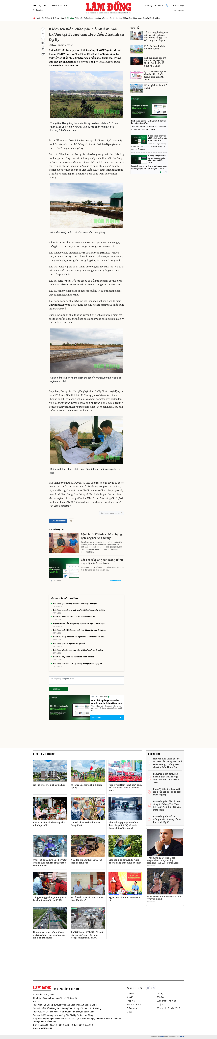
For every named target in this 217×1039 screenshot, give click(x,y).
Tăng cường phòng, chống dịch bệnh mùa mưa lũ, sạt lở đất (49, 898)
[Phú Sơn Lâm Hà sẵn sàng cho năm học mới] (50, 808)
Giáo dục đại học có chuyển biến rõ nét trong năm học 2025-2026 (155, 75)
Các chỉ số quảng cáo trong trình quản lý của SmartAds (102, 561)
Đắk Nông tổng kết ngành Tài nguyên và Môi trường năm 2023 (79, 636)
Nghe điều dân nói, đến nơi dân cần (124, 898)
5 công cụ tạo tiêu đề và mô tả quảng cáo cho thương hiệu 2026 (157, 159)
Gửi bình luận (58, 689)
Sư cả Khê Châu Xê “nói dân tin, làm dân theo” (87, 898)
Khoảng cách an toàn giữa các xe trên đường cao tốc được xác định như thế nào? (49, 935)
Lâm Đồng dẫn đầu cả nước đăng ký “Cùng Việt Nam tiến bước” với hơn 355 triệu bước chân (167, 805)
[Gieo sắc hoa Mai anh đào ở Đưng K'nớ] (88, 808)
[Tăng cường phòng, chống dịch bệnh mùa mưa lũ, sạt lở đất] (50, 883)
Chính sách (127, 18)
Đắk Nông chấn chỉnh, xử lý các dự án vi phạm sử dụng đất (77, 663)
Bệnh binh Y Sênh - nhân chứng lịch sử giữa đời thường (101, 536)
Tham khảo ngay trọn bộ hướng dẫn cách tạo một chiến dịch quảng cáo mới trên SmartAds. (148, 146)
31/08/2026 (59, 5)
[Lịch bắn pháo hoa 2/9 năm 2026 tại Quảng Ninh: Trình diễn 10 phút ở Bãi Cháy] (136, 61)
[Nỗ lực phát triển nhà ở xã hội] (136, 88)
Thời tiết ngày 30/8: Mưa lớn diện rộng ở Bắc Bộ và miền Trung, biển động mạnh (123, 825)
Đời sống (70, 18)
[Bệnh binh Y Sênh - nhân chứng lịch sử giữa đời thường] (64, 543)
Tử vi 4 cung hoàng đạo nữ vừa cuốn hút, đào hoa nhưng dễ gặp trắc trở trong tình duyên (156, 36)
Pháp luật (79, 18)
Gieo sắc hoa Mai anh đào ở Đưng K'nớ (85, 823)
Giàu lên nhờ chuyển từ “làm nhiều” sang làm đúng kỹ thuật (124, 861)
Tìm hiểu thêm (115, 580)
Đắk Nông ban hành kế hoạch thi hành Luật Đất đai (74, 616)
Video (157, 18)
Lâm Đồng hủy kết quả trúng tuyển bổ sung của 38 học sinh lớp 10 (167, 819)
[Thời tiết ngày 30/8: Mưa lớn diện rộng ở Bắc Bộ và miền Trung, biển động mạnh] (125, 808)
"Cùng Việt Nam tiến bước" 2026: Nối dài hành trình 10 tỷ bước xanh (125, 788)
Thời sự (56, 18)
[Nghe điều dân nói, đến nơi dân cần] (125, 883)
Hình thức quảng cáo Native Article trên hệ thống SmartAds (106, 702)
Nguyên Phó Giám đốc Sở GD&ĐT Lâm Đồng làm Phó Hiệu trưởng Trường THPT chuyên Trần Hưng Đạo (167, 762)
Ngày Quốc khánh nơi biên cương (154, 47)
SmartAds (57, 580)
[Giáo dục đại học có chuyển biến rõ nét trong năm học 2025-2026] (136, 75)
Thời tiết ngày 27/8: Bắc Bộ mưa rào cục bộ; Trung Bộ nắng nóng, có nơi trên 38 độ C (87, 935)
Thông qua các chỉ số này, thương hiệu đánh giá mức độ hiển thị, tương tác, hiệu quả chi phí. (102, 568)
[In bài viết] (43, 54)
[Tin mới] (40, 5)
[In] (71, 521)
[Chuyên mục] (34, 5)
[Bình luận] (43, 48)
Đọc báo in (39, 10)
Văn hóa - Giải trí (108, 18)
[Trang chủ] (34, 18)
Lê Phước (52, 45)
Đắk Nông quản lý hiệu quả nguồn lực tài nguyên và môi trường (79, 630)
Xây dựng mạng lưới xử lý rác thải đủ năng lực (86, 861)
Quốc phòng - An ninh (92, 18)
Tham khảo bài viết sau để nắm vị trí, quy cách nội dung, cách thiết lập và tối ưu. (106, 708)
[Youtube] (148, 988)
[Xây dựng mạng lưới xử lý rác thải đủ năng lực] (88, 846)
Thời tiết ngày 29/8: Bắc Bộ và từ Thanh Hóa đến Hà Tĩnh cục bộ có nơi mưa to (49, 863)
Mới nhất (40, 18)
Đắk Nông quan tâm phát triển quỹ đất (69, 643)
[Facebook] (153, 988)
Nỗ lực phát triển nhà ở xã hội (155, 86)
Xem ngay (96, 717)
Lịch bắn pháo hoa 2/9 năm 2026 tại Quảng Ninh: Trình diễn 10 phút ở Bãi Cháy (155, 62)
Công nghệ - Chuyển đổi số (143, 18)
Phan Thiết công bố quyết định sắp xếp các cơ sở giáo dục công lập (167, 792)
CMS (164, 1037)
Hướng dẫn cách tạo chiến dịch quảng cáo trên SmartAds (157, 138)
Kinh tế (63, 18)
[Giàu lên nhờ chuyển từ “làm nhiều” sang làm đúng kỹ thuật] (125, 846)
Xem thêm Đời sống (44, 754)
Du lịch (119, 18)
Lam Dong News (178, 10)
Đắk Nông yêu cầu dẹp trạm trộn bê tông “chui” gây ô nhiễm (78, 650)
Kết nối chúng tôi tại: (135, 988)
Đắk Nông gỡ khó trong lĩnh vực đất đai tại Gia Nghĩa (75, 603)
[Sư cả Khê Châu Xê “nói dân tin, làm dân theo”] (88, 883)
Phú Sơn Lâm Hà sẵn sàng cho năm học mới (49, 823)
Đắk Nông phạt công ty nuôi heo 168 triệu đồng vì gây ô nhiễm (79, 610)
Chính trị (48, 18)
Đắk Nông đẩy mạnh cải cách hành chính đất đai (73, 656)
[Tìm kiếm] (45, 5)
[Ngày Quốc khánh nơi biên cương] (136, 49)
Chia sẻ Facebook (59, 521)
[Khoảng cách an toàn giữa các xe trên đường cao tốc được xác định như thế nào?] (50, 918)
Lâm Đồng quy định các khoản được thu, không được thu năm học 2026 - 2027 (166, 778)
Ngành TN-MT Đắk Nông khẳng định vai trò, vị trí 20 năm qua (78, 623)
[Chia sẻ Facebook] (43, 43)
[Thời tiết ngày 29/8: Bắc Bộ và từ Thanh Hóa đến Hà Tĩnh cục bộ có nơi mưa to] (50, 846)
